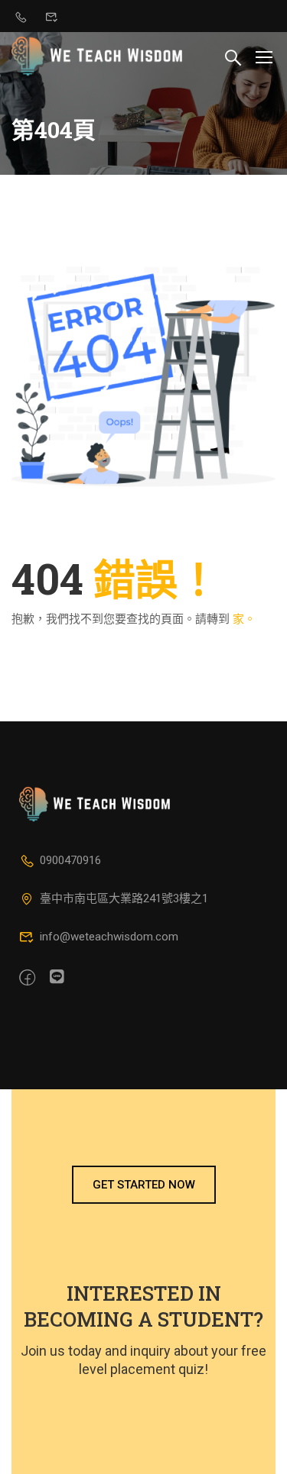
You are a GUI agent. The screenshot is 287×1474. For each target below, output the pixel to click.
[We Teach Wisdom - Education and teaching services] (97, 56)
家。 (244, 619)
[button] (144, 1185)
